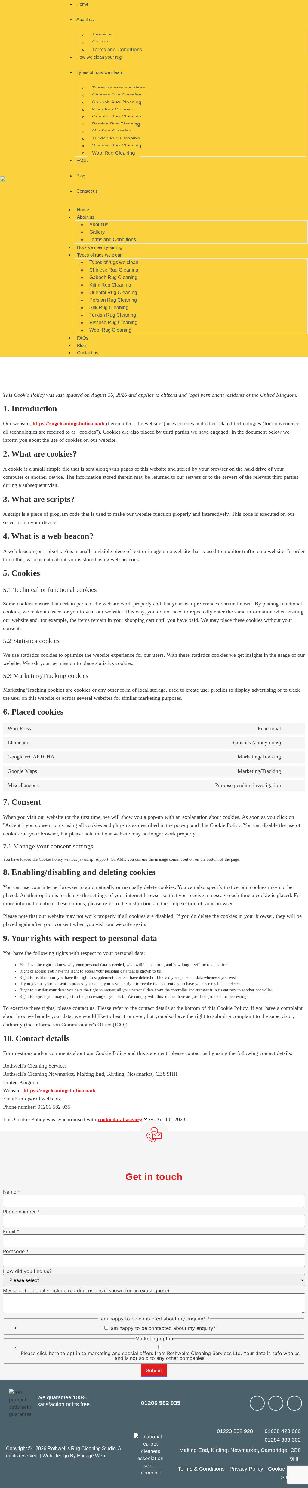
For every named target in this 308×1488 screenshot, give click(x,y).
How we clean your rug (99, 57)
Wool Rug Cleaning (113, 153)
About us (85, 19)
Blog (80, 175)
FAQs (82, 160)
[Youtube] (257, 1403)
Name (11, 1191)
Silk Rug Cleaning (112, 131)
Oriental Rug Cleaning (116, 117)
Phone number (21, 1211)
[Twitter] (294, 1403)
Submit (154, 1370)
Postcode (16, 1251)
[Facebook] (275, 1403)
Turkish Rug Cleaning (116, 138)
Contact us (87, 191)
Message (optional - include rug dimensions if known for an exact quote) (86, 1290)
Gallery (100, 42)
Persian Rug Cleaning (116, 124)
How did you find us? (27, 1271)
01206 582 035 (160, 1403)
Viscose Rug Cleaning (116, 146)
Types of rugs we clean (99, 72)
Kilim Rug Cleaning (113, 109)
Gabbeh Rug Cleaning (116, 102)
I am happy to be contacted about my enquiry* (162, 1328)
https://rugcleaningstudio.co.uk (68, 423)
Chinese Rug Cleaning (117, 95)
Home (83, 209)
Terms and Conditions (117, 49)
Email (11, 1231)
